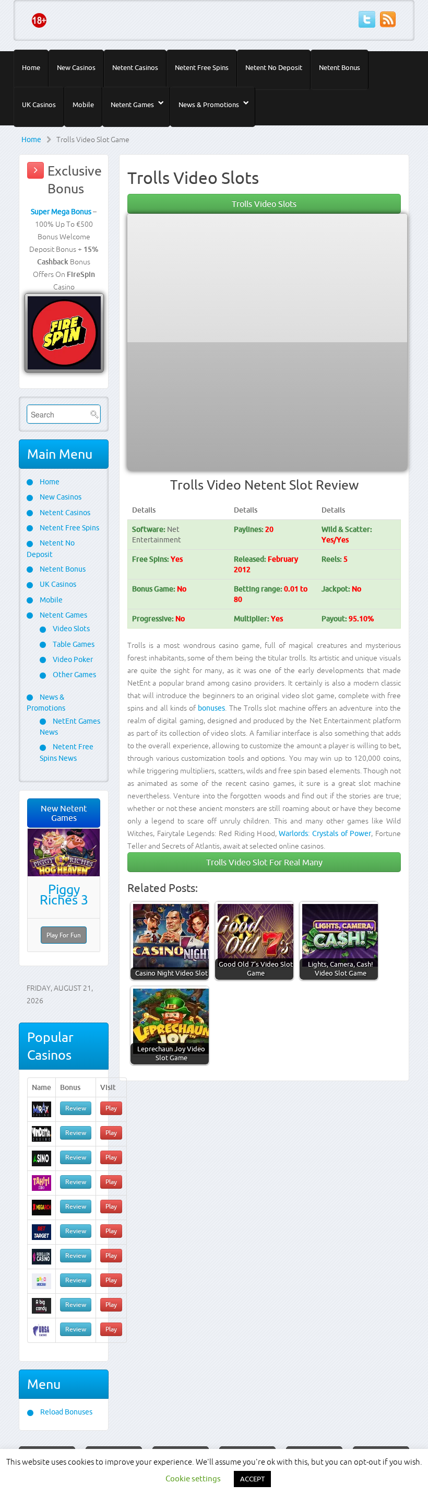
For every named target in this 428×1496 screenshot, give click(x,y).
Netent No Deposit (273, 67)
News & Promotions (209, 104)
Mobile (83, 104)
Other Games (73, 674)
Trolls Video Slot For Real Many (264, 862)
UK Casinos (39, 104)
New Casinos (76, 67)
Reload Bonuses (65, 1412)
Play (111, 1108)
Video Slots (70, 628)
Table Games (72, 644)
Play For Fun (63, 935)
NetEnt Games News (70, 726)
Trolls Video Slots (264, 203)
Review (75, 1108)
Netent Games (132, 104)
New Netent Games (64, 813)
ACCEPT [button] (252, 1478)
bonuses (211, 708)
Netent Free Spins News (66, 752)
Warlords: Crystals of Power (325, 833)
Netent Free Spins (202, 67)
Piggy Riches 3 (64, 894)
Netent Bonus (339, 67)
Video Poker (72, 659)
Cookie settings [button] (193, 1478)
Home (31, 67)
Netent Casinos (135, 67)
